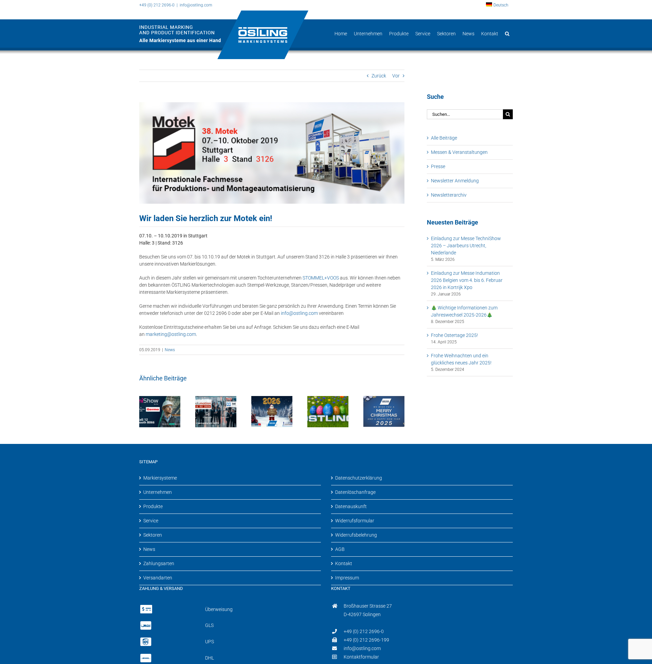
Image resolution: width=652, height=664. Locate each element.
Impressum (347, 577)
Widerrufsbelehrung (356, 535)
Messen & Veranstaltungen (459, 152)
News (170, 349)
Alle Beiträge (444, 138)
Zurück (379, 75)
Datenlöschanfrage (355, 492)
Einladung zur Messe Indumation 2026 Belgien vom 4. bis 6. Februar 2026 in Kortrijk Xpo (467, 280)
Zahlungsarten (158, 563)
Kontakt (343, 563)
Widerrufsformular (354, 520)
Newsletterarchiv (449, 195)
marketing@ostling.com (171, 334)
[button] (507, 33)
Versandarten (157, 577)
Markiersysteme (160, 478)
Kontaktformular (361, 657)
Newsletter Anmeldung (455, 180)
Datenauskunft (351, 506)
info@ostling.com (196, 5)
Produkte (153, 506)
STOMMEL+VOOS (321, 278)
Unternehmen (157, 492)
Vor (396, 75)
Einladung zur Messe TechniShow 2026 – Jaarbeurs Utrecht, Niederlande (466, 245)
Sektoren (152, 535)
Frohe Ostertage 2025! (454, 335)
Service (150, 520)
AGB (340, 549)
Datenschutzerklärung (358, 478)
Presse (438, 166)
